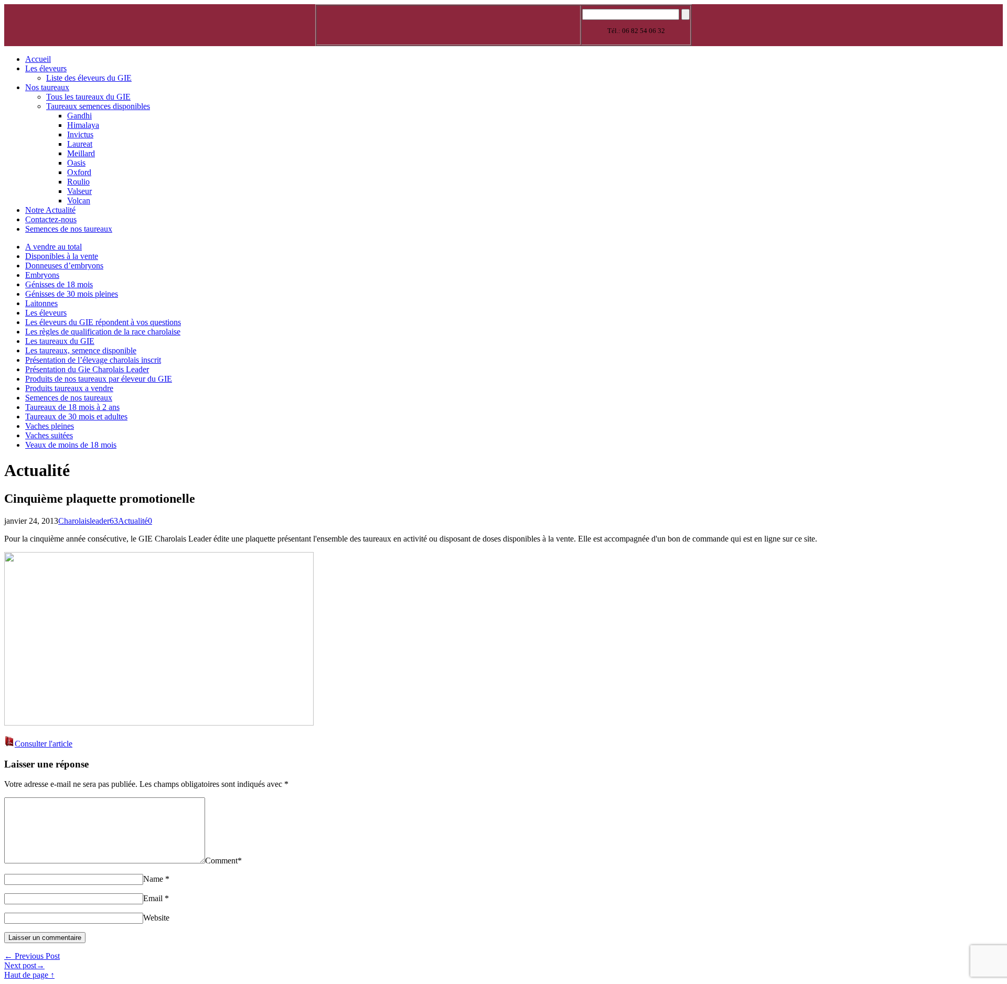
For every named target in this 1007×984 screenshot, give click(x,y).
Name (153, 878)
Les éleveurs (46, 68)
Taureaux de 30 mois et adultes (76, 416)
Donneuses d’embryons (64, 265)
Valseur (79, 191)
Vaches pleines (49, 425)
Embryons (42, 275)
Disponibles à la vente (61, 256)
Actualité (133, 520)
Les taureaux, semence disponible (80, 350)
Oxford (79, 172)
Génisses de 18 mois (59, 284)
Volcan (78, 200)
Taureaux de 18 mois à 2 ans (72, 407)
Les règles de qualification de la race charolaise (102, 331)
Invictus (80, 134)
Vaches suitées (49, 435)
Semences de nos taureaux (68, 228)
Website (156, 917)
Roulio (78, 181)
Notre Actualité (50, 210)
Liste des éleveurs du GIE (89, 77)
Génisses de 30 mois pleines (71, 293)
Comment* (223, 860)
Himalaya (83, 125)
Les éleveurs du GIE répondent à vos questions (103, 322)
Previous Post (32, 955)
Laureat (79, 143)
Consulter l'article (43, 743)
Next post (24, 965)
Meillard (81, 153)
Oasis (76, 162)
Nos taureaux (47, 87)
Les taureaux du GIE (59, 341)
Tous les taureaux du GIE (88, 96)
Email (153, 898)
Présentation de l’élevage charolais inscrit (93, 359)
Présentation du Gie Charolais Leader (87, 369)
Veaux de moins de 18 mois (70, 444)
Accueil (38, 59)
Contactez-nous (51, 219)
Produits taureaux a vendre (69, 388)
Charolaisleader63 (88, 520)
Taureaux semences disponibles (98, 106)
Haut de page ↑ (29, 974)
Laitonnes (41, 303)
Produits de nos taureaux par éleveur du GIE (98, 378)
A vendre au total (53, 246)
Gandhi (79, 115)
